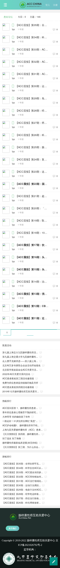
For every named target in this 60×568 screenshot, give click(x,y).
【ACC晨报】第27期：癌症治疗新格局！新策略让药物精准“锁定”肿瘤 (33, 123)
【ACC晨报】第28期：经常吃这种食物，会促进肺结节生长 (33, 110)
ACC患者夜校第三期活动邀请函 (18, 378)
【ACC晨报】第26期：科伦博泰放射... (21, 502)
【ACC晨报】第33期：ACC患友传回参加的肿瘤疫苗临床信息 (33, 49)
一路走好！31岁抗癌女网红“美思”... (20, 421)
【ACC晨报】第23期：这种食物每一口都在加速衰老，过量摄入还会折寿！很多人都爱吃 (33, 171)
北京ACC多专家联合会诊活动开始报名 (21, 365)
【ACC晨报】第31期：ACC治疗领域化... (22, 480)
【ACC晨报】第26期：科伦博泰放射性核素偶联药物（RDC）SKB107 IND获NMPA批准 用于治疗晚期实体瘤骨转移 (33, 135)
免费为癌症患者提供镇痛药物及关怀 (20, 382)
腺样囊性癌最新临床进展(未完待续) (20, 442)
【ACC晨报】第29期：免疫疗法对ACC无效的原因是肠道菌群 (33, 98)
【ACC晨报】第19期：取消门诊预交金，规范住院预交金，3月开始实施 (33, 220)
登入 (47, 4)
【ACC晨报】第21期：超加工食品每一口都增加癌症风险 (33, 196)
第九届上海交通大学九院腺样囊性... (20, 356)
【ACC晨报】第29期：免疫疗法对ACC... (22, 489)
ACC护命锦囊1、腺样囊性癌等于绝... (20, 425)
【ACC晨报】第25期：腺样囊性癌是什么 (33, 147)
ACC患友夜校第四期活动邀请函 (18, 387)
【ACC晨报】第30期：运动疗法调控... (21, 485)
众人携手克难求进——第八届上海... (20, 361)
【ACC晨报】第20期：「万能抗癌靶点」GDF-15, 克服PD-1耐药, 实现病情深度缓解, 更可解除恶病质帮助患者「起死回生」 (33, 208)
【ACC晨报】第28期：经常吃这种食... (21, 494)
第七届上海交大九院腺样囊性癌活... (20, 352)
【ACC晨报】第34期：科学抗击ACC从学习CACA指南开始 (33, 37)
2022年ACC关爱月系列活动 (16, 374)
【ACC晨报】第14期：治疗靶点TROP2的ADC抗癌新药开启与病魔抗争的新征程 (33, 281)
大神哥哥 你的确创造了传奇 (16, 416)
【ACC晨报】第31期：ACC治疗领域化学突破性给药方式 (33, 74)
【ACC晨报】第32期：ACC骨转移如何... (22, 476)
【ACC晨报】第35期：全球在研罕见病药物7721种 (33, 25)
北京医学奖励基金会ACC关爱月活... (20, 369)
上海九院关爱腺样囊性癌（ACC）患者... (22, 429)
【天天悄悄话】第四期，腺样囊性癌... (21, 434)
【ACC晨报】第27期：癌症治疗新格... (21, 498)
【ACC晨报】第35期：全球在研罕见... (21, 463)
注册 (55, 4)
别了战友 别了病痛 (11, 438)
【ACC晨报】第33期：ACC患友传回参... (22, 472)
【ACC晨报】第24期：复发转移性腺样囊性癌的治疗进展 (33, 159)
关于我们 (12, 528)
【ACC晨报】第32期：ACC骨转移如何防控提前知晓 (33, 61)
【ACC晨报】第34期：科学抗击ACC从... (22, 467)
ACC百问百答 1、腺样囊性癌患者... (20, 408)
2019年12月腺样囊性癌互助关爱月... (20, 391)
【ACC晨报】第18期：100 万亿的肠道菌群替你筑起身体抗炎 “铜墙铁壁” (33, 232)
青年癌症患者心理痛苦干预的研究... (20, 412)
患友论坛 (8, 16)
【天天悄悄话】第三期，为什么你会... (21, 447)
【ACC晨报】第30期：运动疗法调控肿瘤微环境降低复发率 (33, 86)
